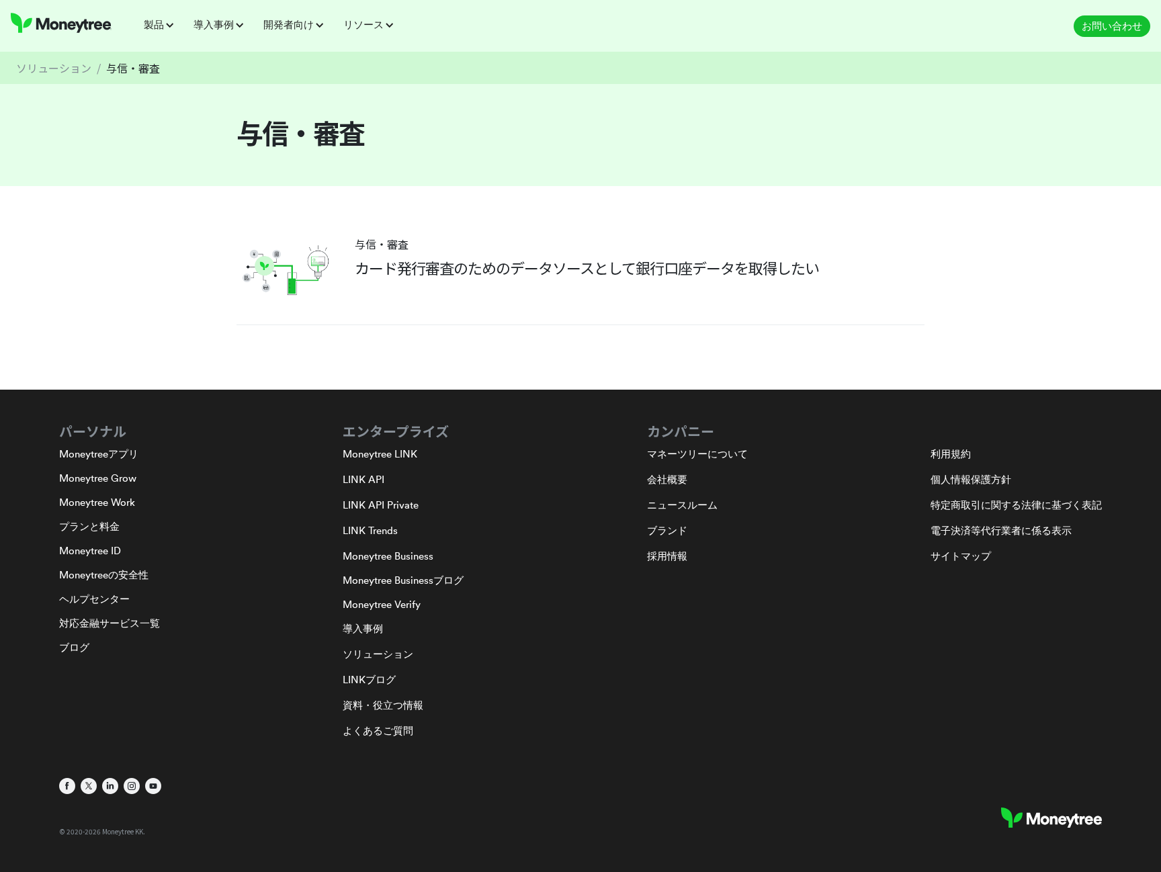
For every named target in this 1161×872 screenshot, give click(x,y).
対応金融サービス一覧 (109, 623)
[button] (163, 24)
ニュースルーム (682, 504)
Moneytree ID (90, 550)
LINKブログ (369, 679)
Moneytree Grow (97, 478)
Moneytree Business (388, 556)
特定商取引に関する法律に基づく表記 (1016, 504)
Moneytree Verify (382, 604)
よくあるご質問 (378, 730)
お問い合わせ (1112, 25)
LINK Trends (370, 530)
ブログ (74, 647)
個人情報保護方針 (971, 479)
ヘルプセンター (94, 599)
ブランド (667, 530)
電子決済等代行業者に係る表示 (1001, 530)
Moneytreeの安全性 (103, 574)
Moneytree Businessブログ (403, 580)
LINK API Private (381, 504)
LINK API (363, 479)
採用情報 (667, 556)
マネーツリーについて (697, 453)
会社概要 (667, 479)
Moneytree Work (97, 502)
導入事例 (363, 628)
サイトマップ (961, 556)
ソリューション (53, 68)
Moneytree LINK (380, 453)
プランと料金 (89, 526)
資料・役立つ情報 (383, 705)
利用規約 (951, 453)
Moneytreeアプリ (98, 453)
